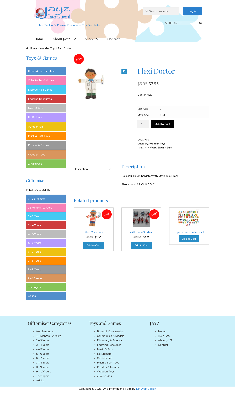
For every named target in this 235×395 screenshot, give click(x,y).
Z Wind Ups (35, 163)
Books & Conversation (41, 71)
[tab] (94, 169)
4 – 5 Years (34, 234)
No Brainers (35, 117)
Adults (32, 296)
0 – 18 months (36, 198)
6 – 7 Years (34, 251)
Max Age (143, 115)
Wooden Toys (48, 48)
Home (39, 39)
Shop (89, 39)
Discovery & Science (40, 89)
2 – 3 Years (34, 216)
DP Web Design (146, 388)
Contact (113, 39)
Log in (192, 11)
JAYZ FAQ (164, 335)
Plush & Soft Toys (39, 136)
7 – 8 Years (34, 260)
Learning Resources (40, 99)
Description (81, 169)
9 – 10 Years (35, 278)
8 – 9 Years (34, 269)
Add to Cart (162, 124)
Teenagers (34, 287)
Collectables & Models (41, 80)
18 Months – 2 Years (40, 207)
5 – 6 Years (34, 243)
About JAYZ (61, 39)
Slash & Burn (165, 147)
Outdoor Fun (35, 126)
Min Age (142, 108)
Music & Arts (35, 108)
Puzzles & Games (38, 145)
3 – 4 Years (150, 147)
